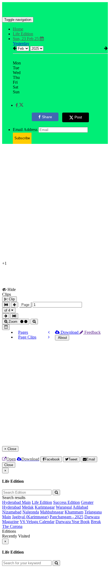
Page (25, 305)
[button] (19, 105)
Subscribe (22, 138)
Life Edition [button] (23, 34)
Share (47, 117)
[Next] (49, 337)
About (62, 338)
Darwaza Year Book (73, 521)
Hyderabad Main (16, 502)
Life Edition (42, 502)
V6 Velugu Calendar (37, 521)
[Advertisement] (55, 203)
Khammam (74, 512)
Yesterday (21, 43)
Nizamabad (11, 512)
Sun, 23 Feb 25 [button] (26, 38)
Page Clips (27, 337)
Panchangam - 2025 (66, 517)
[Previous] (49, 332)
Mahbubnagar (52, 512)
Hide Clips (9, 291)
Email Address (25, 129)
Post (78, 117)
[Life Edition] (55, 9)
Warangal (64, 507)
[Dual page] (6, 327)
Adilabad (80, 507)
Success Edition (66, 502)
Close (8, 465)
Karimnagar (45, 507)
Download (70, 332)
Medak (28, 507)
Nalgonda (30, 512)
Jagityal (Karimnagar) (30, 517)
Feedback (92, 332)
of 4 (7, 310)
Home (18, 29)
